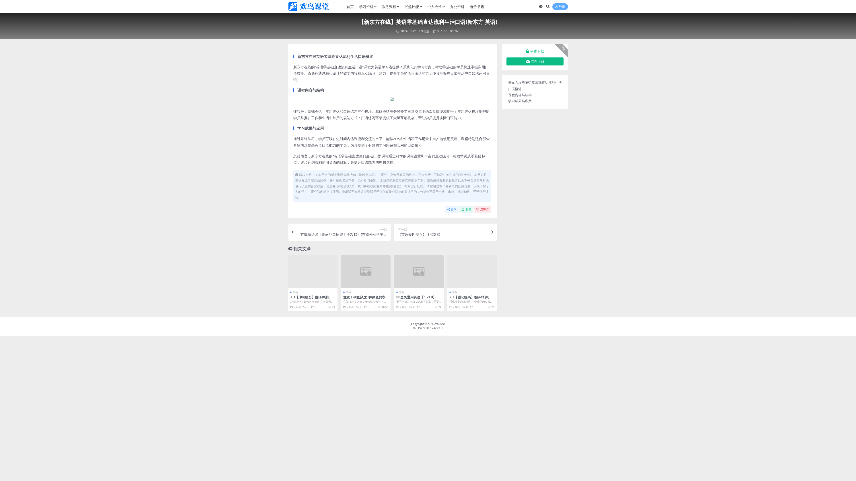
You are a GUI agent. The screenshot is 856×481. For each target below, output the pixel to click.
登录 (562, 6)
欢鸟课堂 (439, 324)
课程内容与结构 (520, 95)
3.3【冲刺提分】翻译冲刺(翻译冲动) (311, 299)
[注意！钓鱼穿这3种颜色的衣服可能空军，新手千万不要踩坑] (366, 271)
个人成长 (434, 6)
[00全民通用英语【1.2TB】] (419, 271)
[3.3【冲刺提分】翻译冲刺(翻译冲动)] (312, 271)
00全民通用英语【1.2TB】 (416, 297)
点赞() (484, 209)
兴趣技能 (412, 6)
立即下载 (537, 61)
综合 (427, 31)
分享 (454, 209)
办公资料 (457, 6)
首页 (350, 6)
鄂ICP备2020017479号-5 (428, 328)
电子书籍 (477, 6)
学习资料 (366, 6)
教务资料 (389, 6)
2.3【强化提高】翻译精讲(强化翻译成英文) (470, 299)
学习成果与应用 (520, 101)
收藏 (468, 209)
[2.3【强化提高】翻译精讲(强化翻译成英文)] (472, 271)
